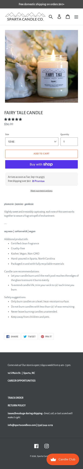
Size (7, 134)
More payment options (41, 191)
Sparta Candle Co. (45, 456)
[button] (13, 119)
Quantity (64, 134)
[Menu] (76, 16)
